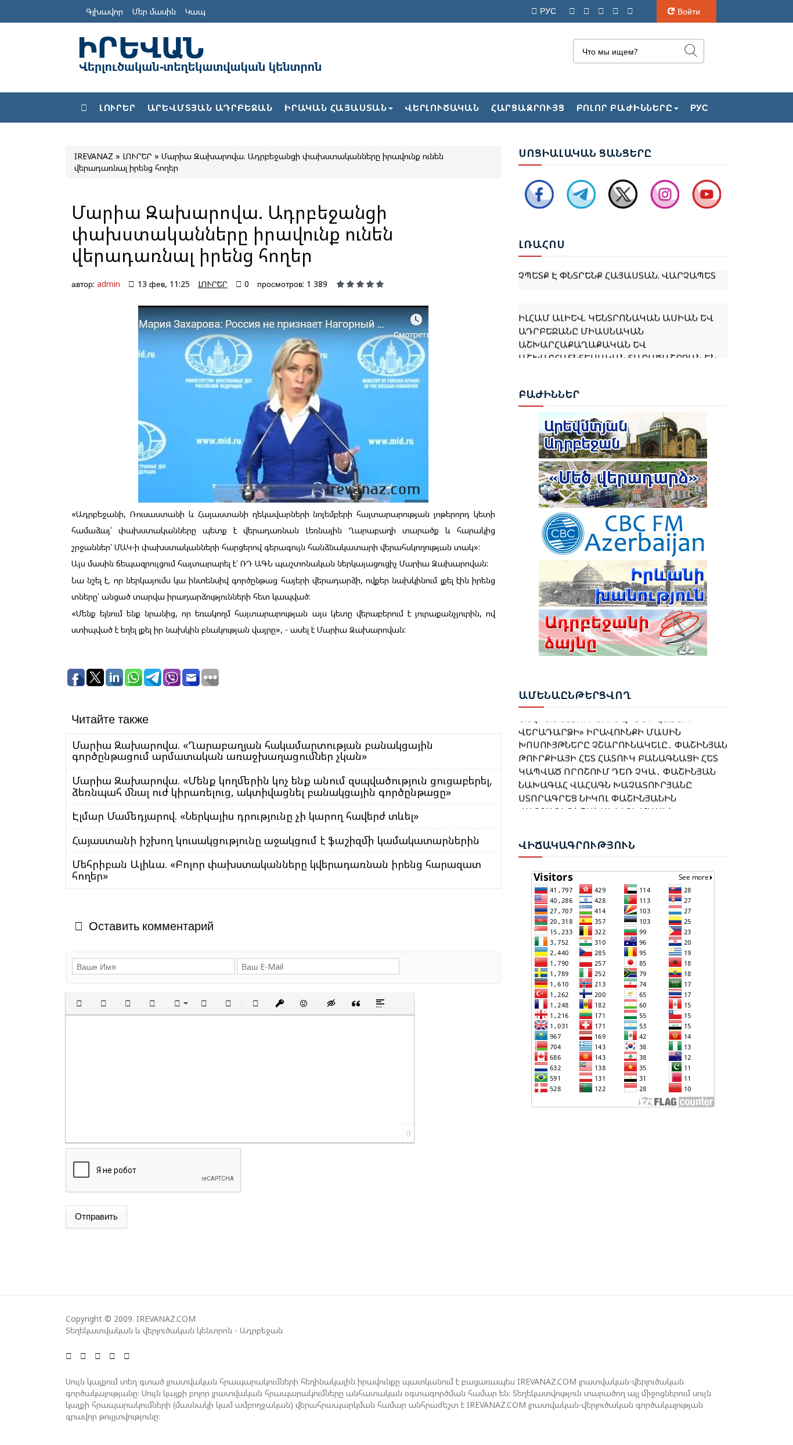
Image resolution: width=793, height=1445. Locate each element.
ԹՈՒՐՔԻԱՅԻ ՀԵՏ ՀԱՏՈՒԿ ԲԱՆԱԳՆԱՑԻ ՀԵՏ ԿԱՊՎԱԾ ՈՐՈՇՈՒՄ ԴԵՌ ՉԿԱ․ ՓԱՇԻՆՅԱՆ (618, 751)
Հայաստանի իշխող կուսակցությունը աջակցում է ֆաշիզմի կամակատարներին (276, 840)
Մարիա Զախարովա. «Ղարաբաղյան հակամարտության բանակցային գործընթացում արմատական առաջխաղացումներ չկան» (252, 750)
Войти (688, 11)
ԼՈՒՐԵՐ (213, 283)
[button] (79, 1003)
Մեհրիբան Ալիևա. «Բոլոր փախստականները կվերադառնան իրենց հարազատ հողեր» (276, 870)
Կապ (195, 11)
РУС (549, 10)
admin (108, 283)
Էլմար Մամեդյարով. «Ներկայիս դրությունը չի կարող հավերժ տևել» (245, 816)
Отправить (96, 1216)
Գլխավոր (104, 11)
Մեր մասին (154, 11)
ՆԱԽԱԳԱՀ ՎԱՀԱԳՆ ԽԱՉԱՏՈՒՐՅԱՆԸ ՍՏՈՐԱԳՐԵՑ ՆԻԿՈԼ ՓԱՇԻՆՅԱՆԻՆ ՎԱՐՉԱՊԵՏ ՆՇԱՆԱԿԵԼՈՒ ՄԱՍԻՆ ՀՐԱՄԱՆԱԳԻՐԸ (605, 791)
